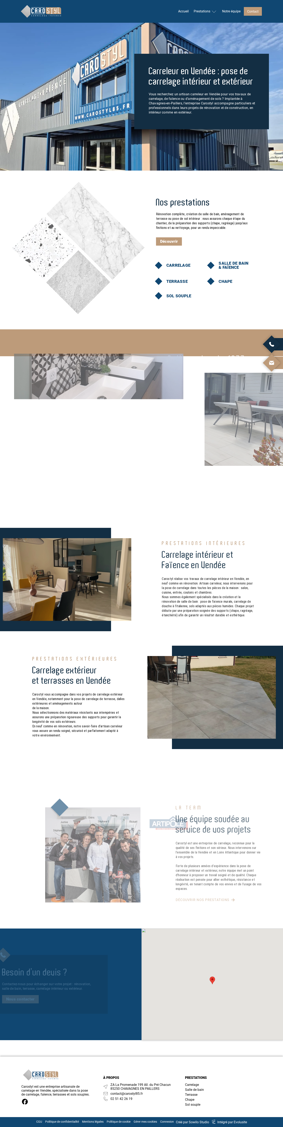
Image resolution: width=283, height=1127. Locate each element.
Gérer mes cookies (145, 1121)
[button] (212, 980)
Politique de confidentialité (62, 1121)
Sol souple (192, 1105)
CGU (39, 1121)
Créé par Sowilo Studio (192, 1122)
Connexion (167, 1121)
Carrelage (192, 1085)
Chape (189, 1100)
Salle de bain (194, 1090)
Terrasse (191, 1095)
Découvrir (169, 241)
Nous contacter (20, 999)
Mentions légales (93, 1121)
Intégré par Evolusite (232, 1122)
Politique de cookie (119, 1121)
